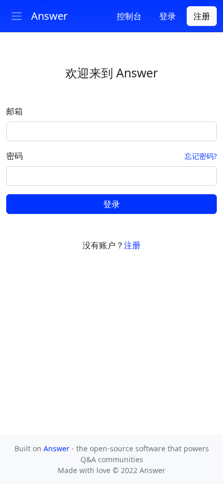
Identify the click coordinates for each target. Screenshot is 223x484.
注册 (132, 245)
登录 (111, 204)
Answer (58, 448)
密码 (14, 156)
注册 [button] (201, 16)
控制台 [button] (129, 16)
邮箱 (14, 111)
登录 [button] (167, 16)
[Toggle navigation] (16, 16)
